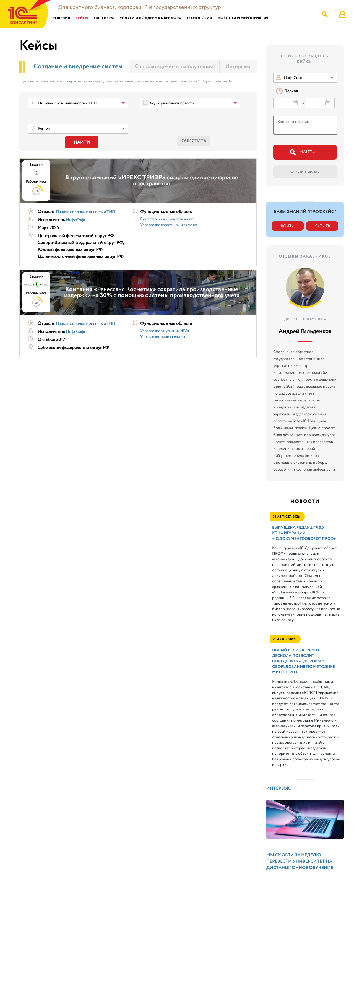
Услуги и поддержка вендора (150, 18)
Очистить (193, 141)
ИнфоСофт (75, 220)
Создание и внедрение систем (78, 66)
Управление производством (163, 336)
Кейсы (82, 18)
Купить (322, 226)
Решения (61, 18)
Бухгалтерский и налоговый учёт (167, 219)
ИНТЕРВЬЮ (278, 788)
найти (308, 152)
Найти (82, 142)
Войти (288, 226)
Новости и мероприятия (243, 18)
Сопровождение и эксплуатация (174, 67)
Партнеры (104, 18)
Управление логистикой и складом (168, 225)
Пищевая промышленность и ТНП (85, 212)
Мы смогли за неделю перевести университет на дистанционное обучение (299, 861)
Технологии (199, 18)
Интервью (237, 67)
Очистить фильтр (305, 171)
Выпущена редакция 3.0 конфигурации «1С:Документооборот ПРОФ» (304, 533)
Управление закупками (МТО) (164, 331)
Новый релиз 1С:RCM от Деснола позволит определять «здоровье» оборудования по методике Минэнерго (303, 661)
